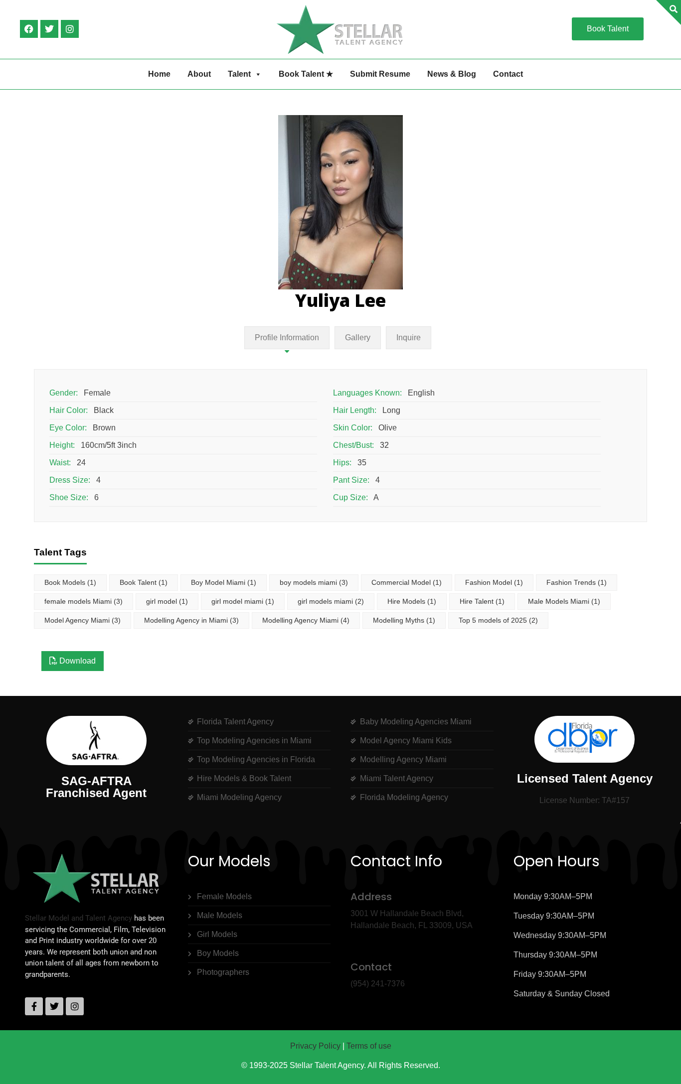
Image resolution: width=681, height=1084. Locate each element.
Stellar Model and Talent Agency (78, 918)
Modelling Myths (404, 620)
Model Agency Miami (82, 620)
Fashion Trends (576, 582)
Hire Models (411, 601)
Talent (239, 74)
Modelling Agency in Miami (191, 620)
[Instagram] (70, 29)
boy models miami (314, 582)
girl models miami (331, 601)
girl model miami (242, 601)
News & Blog (451, 74)
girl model (167, 601)
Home (159, 74)
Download (76, 661)
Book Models (70, 582)
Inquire (408, 337)
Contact (508, 74)
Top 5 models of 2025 (498, 620)
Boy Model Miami (223, 582)
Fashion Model (494, 582)
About (199, 74)
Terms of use (368, 1046)
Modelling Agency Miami (305, 620)
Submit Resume (380, 74)
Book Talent (144, 582)
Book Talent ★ (306, 74)
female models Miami (83, 601)
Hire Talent (482, 601)
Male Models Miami (564, 601)
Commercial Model (406, 582)
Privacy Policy (315, 1046)
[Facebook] (29, 29)
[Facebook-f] (34, 1006)
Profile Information (287, 337)
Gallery (357, 337)
